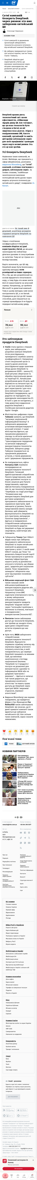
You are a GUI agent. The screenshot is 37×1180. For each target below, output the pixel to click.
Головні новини (11, 904)
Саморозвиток (11, 1031)
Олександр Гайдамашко (15, 31)
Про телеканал (7, 865)
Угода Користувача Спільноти (26, 861)
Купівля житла (11, 1046)
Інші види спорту (11, 1070)
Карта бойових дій (12, 930)
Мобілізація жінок (12, 959)
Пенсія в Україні (11, 993)
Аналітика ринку (11, 1044)
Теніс (7, 1064)
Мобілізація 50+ (11, 956)
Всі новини (10, 902)
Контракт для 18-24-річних (15, 962)
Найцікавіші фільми (12, 1002)
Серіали (8, 1014)
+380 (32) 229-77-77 (14, 1146)
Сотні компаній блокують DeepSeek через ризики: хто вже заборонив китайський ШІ (28, 8)
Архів (21, 883)
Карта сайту (23, 887)
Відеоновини (10, 912)
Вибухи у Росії (10, 941)
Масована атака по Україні (15, 938)
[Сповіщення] (34, 3)
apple (23, 1110)
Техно (4, 8)
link (21, 832)
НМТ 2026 (9, 1029)
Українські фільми (12, 1005)
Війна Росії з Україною (15, 925)
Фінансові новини (12, 985)
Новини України (11, 907)
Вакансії (22, 877)
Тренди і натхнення (12, 1049)
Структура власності (26, 880)
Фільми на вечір (11, 1008)
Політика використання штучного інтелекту (9, 886)
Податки (9, 990)
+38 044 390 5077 (25, 824)
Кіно (7, 1000)
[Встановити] (18, 1164)
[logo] (13, 3)
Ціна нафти (10, 979)
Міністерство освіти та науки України (18, 1023)
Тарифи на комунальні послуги (16, 987)
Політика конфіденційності (8, 880)
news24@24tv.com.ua (10, 824)
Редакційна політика (9, 861)
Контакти (23, 873)
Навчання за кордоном (13, 1034)
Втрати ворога (11, 944)
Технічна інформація (26, 870)
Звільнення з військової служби (17, 953)
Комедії (8, 1011)
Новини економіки (13, 977)
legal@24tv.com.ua (26, 1148)
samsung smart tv (23, 1115)
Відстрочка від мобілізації (15, 965)
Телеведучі (6, 868)
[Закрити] (33, 1160)
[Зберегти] (32, 77)
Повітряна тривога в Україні (15, 936)
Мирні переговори (12, 933)
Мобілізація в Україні (14, 951)
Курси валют (10, 982)
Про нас (5, 855)
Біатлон (8, 1067)
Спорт (8, 1056)
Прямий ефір (10, 910)
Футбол (8, 1061)
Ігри (21, 890)
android (9, 1110)
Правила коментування (24, 866)
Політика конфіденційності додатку (25, 856)
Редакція (5, 858)
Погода (8, 918)
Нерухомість (11, 1041)
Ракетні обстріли (11, 927)
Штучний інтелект (14, 8)
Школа (8, 1026)
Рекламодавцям (8, 871)
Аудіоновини (10, 915)
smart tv (9, 1115)
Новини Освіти (11, 1020)
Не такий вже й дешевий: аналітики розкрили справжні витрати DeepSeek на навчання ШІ (16, 232)
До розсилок (13, 1097)
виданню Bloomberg (11, 164)
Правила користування (7, 875)
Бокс (7, 1059)
